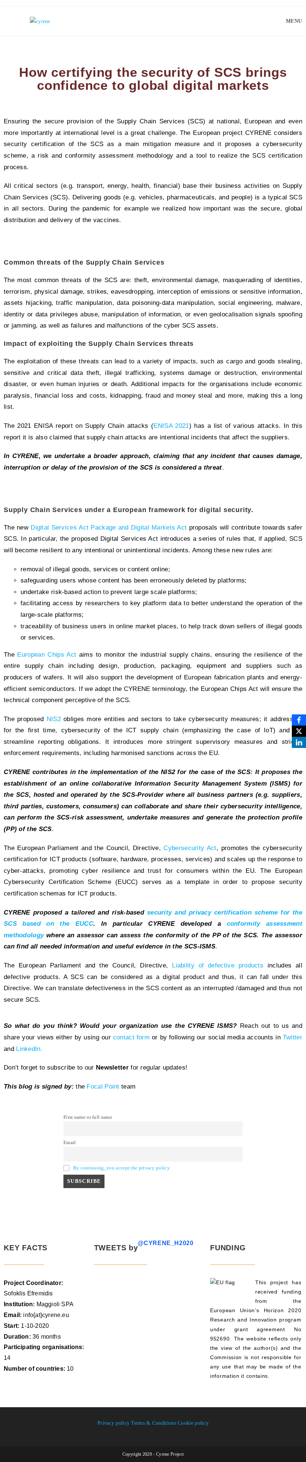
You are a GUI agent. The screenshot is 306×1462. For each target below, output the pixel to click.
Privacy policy (113, 1423)
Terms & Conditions (153, 1423)
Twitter (292, 1037)
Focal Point (103, 1086)
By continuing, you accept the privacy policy (121, 1168)
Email (69, 1142)
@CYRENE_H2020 (166, 1243)
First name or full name (87, 1117)
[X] (299, 731)
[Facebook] (299, 720)
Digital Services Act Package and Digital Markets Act (109, 527)
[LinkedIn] (299, 742)
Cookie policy (193, 1423)
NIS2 (54, 719)
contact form (131, 1037)
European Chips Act (46, 654)
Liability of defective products (217, 965)
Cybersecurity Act (189, 848)
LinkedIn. (29, 1048)
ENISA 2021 (171, 425)
